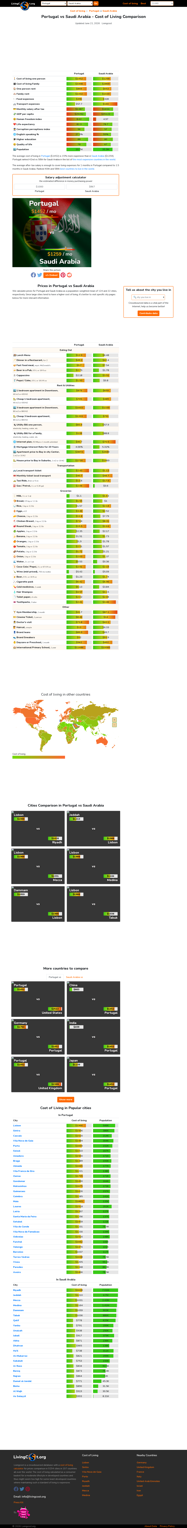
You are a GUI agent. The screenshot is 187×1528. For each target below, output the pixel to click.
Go (95, 3)
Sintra (16, 1130)
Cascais (17, 1135)
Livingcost (107, 23)
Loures (17, 1206)
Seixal (16, 1150)
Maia (15, 1201)
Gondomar (19, 1181)
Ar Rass (17, 1366)
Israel (140, 1486)
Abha (16, 1340)
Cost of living (130, 3)
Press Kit (18, 1502)
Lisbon (17, 1125)
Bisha (16, 1386)
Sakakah (18, 1361)
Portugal (94, 11)
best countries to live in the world (77, 168)
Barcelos (18, 1252)
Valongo (18, 1247)
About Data (150, 1526)
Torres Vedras (21, 1257)
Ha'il (15, 1350)
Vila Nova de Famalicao (26, 1231)
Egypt (140, 1495)
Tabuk (16, 1315)
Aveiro (17, 1272)
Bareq (16, 1371)
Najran (17, 1376)
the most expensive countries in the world (94, 159)
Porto (16, 1145)
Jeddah (17, 1295)
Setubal (17, 1221)
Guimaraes (19, 1191)
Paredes (18, 1267)
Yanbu (16, 1325)
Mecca (16, 1300)
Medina (17, 1305)
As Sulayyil (19, 1396)
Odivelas (18, 1236)
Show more (65, 1099)
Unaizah (17, 1330)
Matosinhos (20, 1186)
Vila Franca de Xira (23, 1171)
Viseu (16, 1262)
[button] (33, 274)
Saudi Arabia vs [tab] (74, 977)
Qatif (16, 1320)
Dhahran (18, 1345)
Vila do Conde (21, 1226)
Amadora (18, 1156)
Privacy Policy (167, 1526)
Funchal (17, 1241)
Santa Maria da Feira (24, 1216)
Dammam (18, 1310)
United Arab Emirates (148, 1481)
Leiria (16, 1211)
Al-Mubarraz (20, 1356)
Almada (17, 1166)
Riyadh (17, 1290)
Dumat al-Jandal (22, 1381)
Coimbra (17, 1196)
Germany (142, 1462)
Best (143, 3)
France (140, 1472)
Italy (139, 1476)
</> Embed (51, 275)
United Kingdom (145, 1467)
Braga (16, 1161)
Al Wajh (17, 1391)
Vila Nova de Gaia (23, 1140)
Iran (139, 1490)
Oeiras (17, 1176)
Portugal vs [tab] (55, 977)
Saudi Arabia (110, 11)
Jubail (16, 1335)
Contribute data (148, 313)
